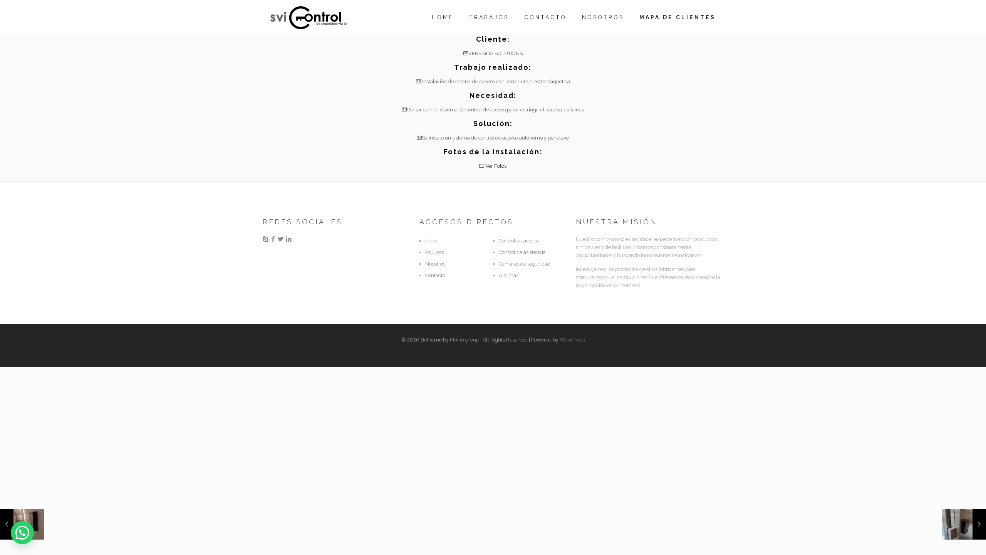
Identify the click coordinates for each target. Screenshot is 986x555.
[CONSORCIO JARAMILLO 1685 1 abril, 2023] (964, 524)
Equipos (434, 252)
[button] (22, 532)
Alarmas (508, 275)
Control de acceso (519, 241)
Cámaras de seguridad (524, 264)
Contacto (435, 275)
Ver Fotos (495, 166)
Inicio (431, 241)
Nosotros (435, 264)
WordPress (572, 340)
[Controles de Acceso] (308, 17)
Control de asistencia (522, 252)
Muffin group (464, 340)
